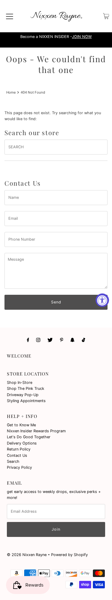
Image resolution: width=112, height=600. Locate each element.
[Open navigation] (9, 16)
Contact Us (17, 455)
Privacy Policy (19, 467)
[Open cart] (106, 16)
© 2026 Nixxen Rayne (27, 554)
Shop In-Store (19, 382)
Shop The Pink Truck (25, 388)
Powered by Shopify (69, 554)
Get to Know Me (21, 425)
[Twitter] (50, 340)
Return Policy (18, 449)
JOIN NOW (82, 36)
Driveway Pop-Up (23, 395)
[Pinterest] (61, 340)
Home (11, 92)
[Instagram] (38, 340)
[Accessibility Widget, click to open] (102, 300)
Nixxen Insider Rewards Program (36, 431)
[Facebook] (28, 340)
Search (13, 461)
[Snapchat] (72, 340)
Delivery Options (22, 443)
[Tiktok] (83, 340)
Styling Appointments (26, 401)
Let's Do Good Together (28, 437)
